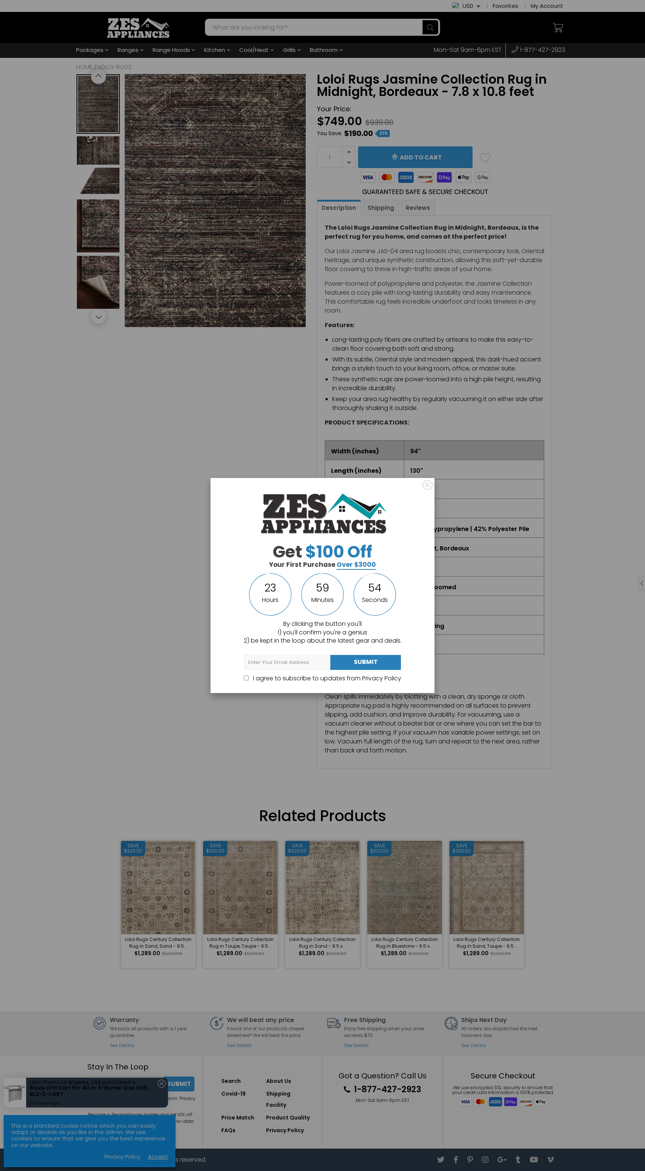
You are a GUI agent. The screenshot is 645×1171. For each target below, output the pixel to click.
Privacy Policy (381, 678)
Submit (366, 662)
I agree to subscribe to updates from (326, 678)
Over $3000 (356, 564)
